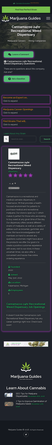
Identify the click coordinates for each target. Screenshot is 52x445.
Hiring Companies (37, 41)
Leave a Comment (20, 54)
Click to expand (10, 101)
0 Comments (14, 188)
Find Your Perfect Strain (26, 10)
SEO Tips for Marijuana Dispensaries (26, 394)
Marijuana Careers (16, 41)
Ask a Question (18, 79)
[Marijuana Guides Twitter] (26, 434)
